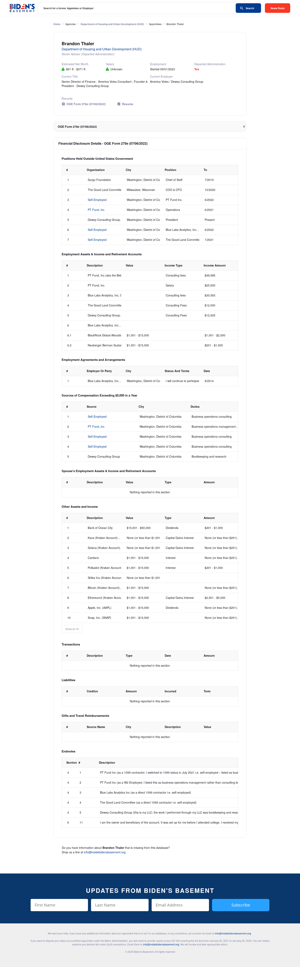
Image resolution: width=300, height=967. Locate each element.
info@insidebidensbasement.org (105, 852)
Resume (127, 104)
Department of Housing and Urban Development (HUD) (112, 24)
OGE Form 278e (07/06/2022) (86, 104)
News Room (278, 8)
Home (56, 24)
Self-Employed (97, 200)
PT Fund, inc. (96, 210)
